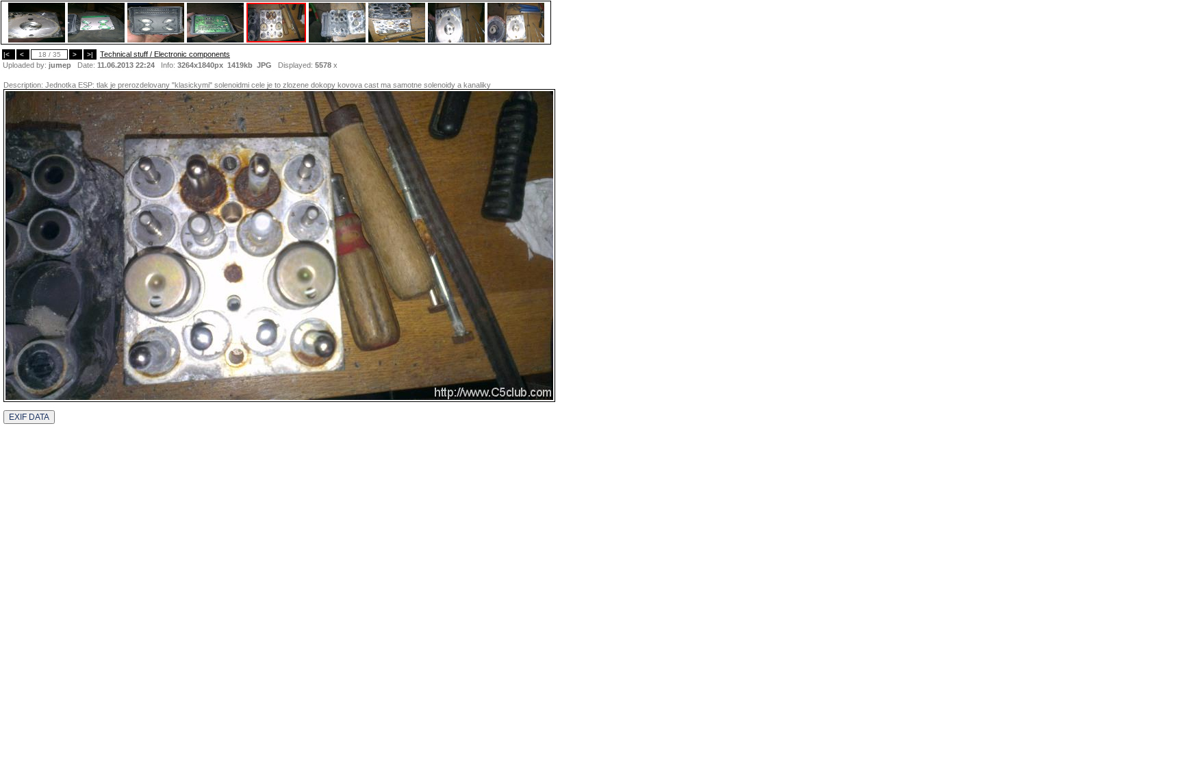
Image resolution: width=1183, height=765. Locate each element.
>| (90, 54)
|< (8, 54)
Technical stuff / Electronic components (165, 54)
